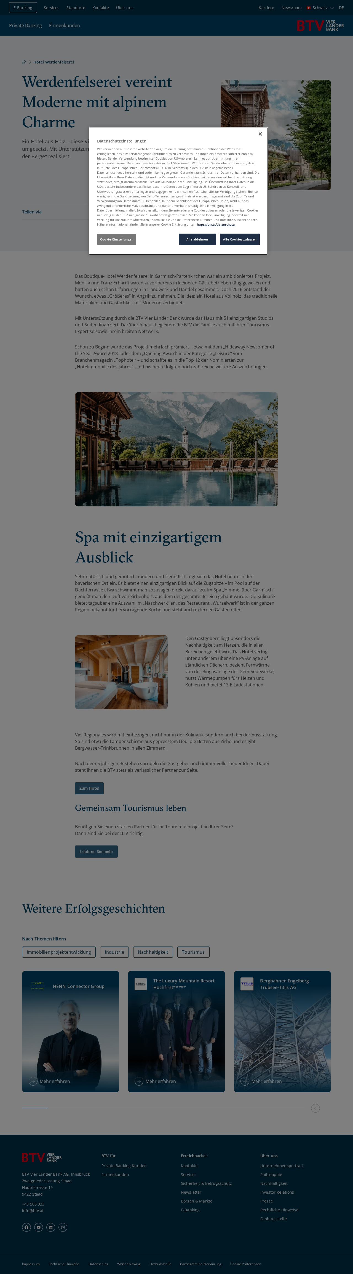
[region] (178, 191)
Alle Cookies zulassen (240, 239)
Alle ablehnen (197, 239)
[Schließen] (260, 134)
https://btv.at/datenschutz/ (216, 224)
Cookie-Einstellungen (116, 239)
